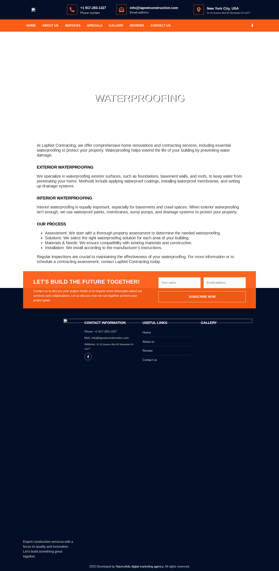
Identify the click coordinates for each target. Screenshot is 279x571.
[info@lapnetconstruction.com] (121, 9)
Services (72, 25)
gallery (116, 25)
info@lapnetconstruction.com (154, 8)
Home (31, 25)
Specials (94, 25)
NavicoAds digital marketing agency (139, 566)
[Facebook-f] (252, 25)
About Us (50, 25)
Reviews (137, 25)
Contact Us (161, 25)
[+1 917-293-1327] (72, 9)
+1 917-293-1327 (93, 8)
